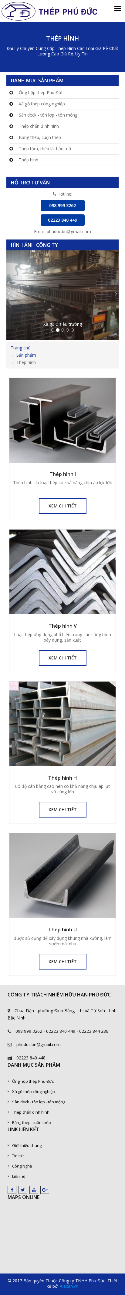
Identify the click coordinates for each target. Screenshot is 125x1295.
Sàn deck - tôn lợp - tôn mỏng (47, 115)
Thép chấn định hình (38, 126)
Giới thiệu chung (27, 1145)
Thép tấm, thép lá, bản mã (44, 148)
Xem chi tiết (63, 506)
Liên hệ (18, 1176)
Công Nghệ (22, 1166)
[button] (14, 295)
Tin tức (18, 1155)
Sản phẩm (26, 355)
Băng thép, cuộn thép (39, 137)
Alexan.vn (69, 1286)
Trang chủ (21, 348)
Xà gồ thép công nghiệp (41, 104)
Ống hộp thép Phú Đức (40, 92)
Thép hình (28, 160)
